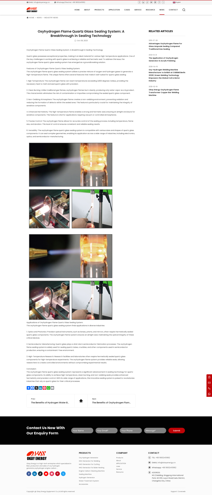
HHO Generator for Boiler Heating (91, 468)
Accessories (83, 484)
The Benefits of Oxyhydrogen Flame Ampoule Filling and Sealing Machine (111, 402)
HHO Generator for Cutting (89, 464)
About (87, 10)
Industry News (51, 17)
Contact (173, 10)
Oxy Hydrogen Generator (88, 458)
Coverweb (182, 491)
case (118, 466)
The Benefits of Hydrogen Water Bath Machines (50, 402)
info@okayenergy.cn (167, 462)
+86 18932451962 (163, 457)
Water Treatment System (89, 481)
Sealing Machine (85, 474)
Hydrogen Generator (87, 477)
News (161, 10)
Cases (127, 10)
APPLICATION (114, 10)
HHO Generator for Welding (89, 461)
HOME (77, 10)
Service (137, 10)
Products (99, 10)
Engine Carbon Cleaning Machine (92, 471)
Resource (150, 10)
